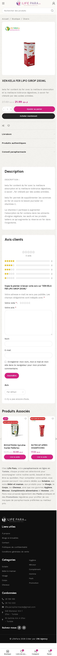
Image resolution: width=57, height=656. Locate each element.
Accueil (5, 19)
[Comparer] (3, 126)
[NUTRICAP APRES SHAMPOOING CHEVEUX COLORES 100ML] (42, 429)
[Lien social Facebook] (19, 628)
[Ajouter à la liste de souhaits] (9, 126)
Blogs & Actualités (10, 538)
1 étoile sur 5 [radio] (21, 303)
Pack (31, 578)
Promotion (33, 583)
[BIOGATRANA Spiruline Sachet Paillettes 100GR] (15, 429)
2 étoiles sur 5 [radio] (23, 303)
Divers (26, 19)
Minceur (32, 565)
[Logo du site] (28, 3)
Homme (32, 574)
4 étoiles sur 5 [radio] (27, 303)
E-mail (8, 350)
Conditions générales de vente (15, 552)
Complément (35, 569)
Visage (5, 576)
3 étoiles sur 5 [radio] (25, 303)
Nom (7, 339)
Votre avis (10, 307)
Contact (5, 543)
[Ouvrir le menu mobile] (3, 3)
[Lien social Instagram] (24, 628)
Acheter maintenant (28, 116)
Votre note (11, 303)
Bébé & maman (9, 571)
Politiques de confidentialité (14, 547)
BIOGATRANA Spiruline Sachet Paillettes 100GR (14, 448)
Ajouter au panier (34, 109)
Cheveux (5, 585)
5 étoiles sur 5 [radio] (29, 303)
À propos (6, 533)
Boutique (16, 19)
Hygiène (32, 560)
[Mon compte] (53, 3)
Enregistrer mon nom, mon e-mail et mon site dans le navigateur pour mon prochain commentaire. (26, 365)
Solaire (5, 566)
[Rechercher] (52, 10)
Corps (4, 580)
